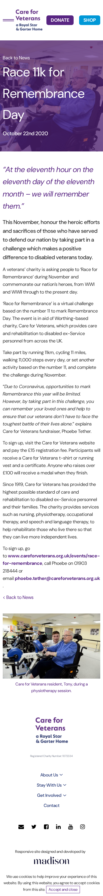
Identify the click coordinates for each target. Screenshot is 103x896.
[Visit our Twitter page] (34, 827)
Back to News (16, 58)
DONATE (60, 20)
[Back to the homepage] (29, 20)
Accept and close (63, 889)
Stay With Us (49, 785)
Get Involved (49, 795)
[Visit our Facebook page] (46, 827)
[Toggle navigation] (8, 20)
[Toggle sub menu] (61, 775)
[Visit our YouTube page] (70, 827)
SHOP (89, 20)
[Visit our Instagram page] (82, 827)
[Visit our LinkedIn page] (58, 827)
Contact (52, 805)
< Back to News (18, 597)
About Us (49, 775)
